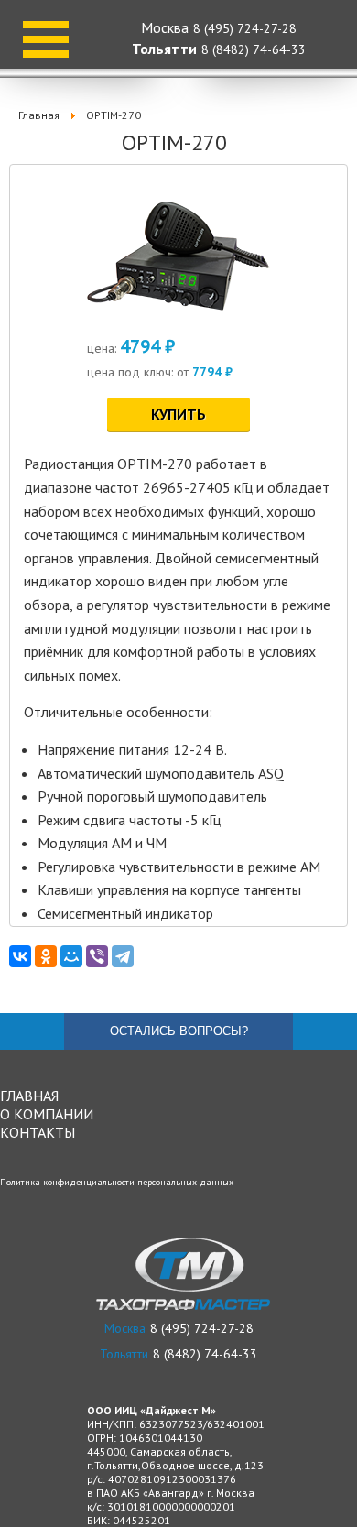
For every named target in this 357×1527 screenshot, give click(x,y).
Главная (29, 1095)
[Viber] (97, 956)
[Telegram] (123, 956)
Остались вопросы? (179, 1031)
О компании (46, 1114)
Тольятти (164, 48)
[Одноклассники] (46, 956)
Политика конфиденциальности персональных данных (116, 1182)
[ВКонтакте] (20, 956)
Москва (165, 27)
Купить (178, 414)
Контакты (37, 1132)
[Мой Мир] (71, 956)
